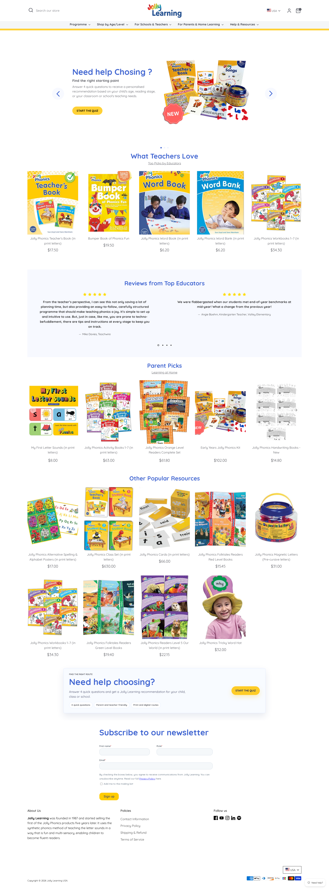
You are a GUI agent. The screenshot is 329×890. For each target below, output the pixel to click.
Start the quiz (245, 690)
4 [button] (171, 345)
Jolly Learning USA (57, 880)
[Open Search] (30, 10)
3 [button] (166, 345)
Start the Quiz (87, 110)
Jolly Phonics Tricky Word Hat (220, 643)
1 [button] (158, 345)
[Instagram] (227, 818)
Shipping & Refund (133, 833)
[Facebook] (216, 818)
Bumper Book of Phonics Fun (108, 238)
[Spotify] (239, 818)
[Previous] (33, 202)
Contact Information (134, 819)
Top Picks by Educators (164, 163)
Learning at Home (164, 372)
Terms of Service (132, 839)
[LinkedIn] (233, 818)
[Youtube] (222, 818)
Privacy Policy (130, 826)
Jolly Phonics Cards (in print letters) (164, 554)
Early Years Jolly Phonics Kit (220, 448)
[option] (50, 215)
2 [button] (162, 345)
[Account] (289, 10)
